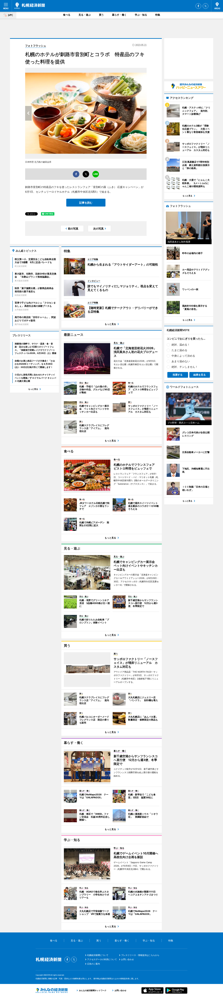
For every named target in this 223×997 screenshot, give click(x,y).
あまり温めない (181, 361)
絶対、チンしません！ (185, 366)
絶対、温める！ (181, 344)
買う (101, 14)
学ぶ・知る (141, 14)
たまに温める (179, 350)
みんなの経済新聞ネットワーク (52, 990)
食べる (66, 14)
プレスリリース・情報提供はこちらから (140, 955)
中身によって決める (183, 355)
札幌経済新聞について (97, 955)
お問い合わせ (127, 959)
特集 (157, 14)
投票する (178, 374)
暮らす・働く (119, 14)
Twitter (205, 6)
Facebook (198, 6)
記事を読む (85, 202)
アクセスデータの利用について (102, 959)
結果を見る (199, 374)
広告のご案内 (93, 963)
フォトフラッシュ (35, 45)
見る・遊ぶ (85, 14)
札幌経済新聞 (29, 5)
